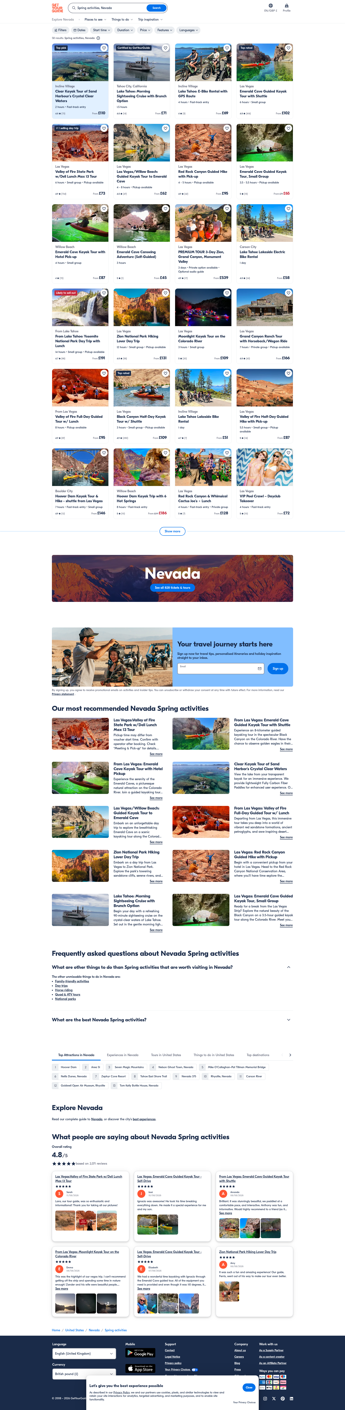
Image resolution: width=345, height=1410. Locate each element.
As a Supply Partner (271, 1350)
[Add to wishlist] (104, 48)
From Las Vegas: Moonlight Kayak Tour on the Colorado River (87, 1254)
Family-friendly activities (72, 981)
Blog (237, 1363)
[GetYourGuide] (57, 8)
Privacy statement (63, 694)
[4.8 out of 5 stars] (64, 1163)
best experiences (144, 1119)
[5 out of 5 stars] (90, 1186)
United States (74, 1330)
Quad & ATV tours (67, 994)
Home (56, 1330)
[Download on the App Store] (140, 1369)
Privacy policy (173, 1363)
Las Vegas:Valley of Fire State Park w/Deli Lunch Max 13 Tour (88, 1179)
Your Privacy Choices (178, 1369)
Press (237, 1369)
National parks (65, 999)
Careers (239, 1356)
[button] (80, 81)
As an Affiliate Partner (273, 1363)
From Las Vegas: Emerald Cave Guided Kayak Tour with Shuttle (254, 1179)
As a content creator (272, 1356)
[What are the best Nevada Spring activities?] (288, 1019)
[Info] (98, 38)
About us (240, 1350)
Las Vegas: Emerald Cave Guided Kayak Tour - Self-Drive (169, 1179)
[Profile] (287, 5)
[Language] (271, 5)
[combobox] (107, 8)
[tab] (76, 1055)
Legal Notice (172, 1356)
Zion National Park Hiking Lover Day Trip (247, 1252)
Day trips (61, 986)
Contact (170, 1350)
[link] (80, 81)
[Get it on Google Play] (140, 1353)
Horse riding (63, 990)
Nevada (96, 1119)
